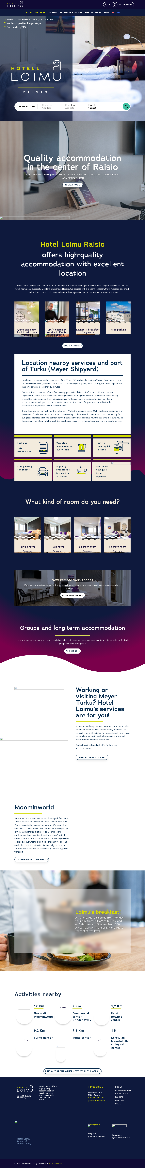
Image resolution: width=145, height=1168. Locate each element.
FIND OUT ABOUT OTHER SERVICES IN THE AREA (71, 1071)
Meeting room (93, 13)
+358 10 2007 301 (96, 1098)
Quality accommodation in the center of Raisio (72, 162)
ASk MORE (71, 651)
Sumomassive (55, 1163)
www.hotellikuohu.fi (97, 1137)
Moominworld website (32, 859)
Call (110, 4)
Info (106, 13)
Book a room (73, 184)
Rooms (53, 13)
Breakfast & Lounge (71, 13)
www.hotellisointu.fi (121, 1138)
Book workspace (72, 595)
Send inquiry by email (92, 757)
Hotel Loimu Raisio (35, 13)
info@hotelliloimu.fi (96, 1101)
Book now (125, 4)
